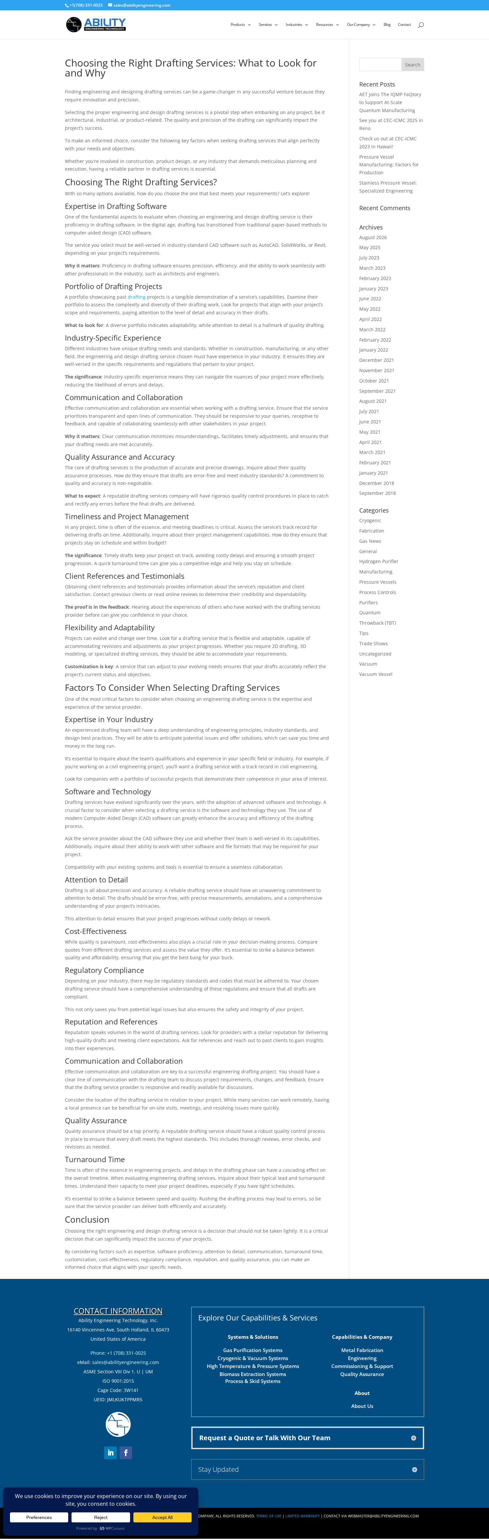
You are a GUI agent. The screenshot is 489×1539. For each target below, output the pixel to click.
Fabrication (371, 531)
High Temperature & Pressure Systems (253, 1366)
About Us (362, 1406)
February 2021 (375, 462)
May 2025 (370, 247)
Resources (324, 24)
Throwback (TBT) (377, 623)
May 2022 (370, 309)
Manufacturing (376, 571)
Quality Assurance (362, 1374)
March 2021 (372, 452)
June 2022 (370, 298)
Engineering (362, 1358)
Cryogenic (370, 520)
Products (238, 24)
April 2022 (370, 319)
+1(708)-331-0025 (86, 5)
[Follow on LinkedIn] (110, 1453)
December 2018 (376, 483)
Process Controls (377, 592)
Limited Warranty (302, 1515)
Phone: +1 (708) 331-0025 (118, 1353)
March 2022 (372, 329)
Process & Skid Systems (252, 1381)
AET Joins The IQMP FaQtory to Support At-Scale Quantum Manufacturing (390, 102)
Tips (364, 633)
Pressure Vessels (378, 582)
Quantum (370, 612)
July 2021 (369, 411)
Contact (404, 24)
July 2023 (369, 257)
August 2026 (373, 237)
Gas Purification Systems (252, 1350)
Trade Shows (373, 643)
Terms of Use (268, 1515)
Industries (294, 24)
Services (265, 24)
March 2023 (372, 268)
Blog (387, 24)
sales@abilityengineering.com (125, 1362)
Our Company (358, 24)
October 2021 (374, 381)
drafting (137, 297)
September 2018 (377, 493)
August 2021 (373, 401)
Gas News (370, 541)
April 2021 (370, 442)
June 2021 (370, 421)
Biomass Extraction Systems (253, 1374)
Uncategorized (375, 654)
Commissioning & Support (362, 1366)
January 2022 (373, 350)
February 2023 (375, 278)
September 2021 (377, 391)
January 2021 (373, 473)
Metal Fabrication (362, 1350)
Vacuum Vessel (376, 674)
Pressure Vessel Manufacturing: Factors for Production (389, 165)
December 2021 (376, 360)
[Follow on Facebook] (125, 1453)
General (368, 551)
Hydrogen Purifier (379, 561)
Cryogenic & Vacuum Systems (253, 1358)
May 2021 (370, 432)
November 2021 (377, 370)
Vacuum (368, 664)
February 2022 (375, 340)
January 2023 (373, 288)
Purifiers (368, 602)
